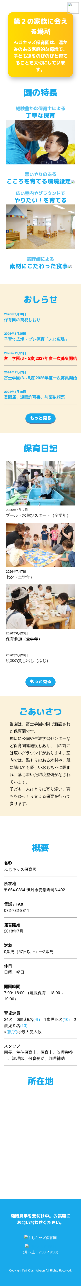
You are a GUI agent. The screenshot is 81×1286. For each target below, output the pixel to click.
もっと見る (40, 418)
